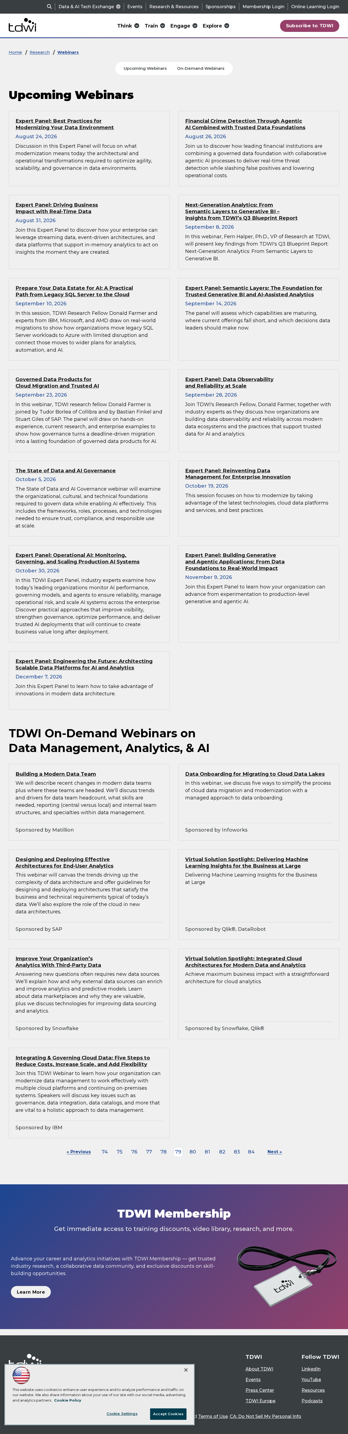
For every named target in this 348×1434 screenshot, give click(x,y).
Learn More (31, 1292)
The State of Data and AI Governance (65, 470)
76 (134, 1152)
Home (15, 52)
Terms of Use (213, 1416)
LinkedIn (311, 1369)
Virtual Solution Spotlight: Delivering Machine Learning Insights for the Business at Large (246, 862)
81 (207, 1152)
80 (192, 1152)
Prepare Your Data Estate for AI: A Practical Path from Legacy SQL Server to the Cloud (74, 291)
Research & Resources (174, 6)
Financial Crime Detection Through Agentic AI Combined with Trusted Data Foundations (245, 124)
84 (251, 1152)
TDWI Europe (260, 1400)
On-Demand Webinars (200, 68)
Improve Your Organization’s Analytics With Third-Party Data (58, 961)
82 (222, 1152)
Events (134, 6)
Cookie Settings (122, 1413)
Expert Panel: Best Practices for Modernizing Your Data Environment (64, 124)
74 (105, 1152)
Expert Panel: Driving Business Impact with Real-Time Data (56, 208)
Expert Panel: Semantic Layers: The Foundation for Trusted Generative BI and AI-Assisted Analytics (253, 291)
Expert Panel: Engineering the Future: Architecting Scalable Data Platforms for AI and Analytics (84, 664)
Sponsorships (221, 6)
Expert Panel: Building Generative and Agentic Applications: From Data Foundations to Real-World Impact (235, 561)
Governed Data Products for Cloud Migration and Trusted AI (57, 382)
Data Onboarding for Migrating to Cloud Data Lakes (255, 774)
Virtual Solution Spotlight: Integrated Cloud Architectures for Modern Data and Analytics (245, 961)
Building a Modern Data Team (55, 774)
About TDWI (259, 1369)
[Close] (186, 1370)
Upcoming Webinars (145, 68)
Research (40, 52)
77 (149, 1152)
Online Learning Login (315, 6)
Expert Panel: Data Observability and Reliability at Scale (229, 382)
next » (275, 1151)
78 (163, 1152)
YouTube (311, 1379)
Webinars (68, 52)
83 (237, 1152)
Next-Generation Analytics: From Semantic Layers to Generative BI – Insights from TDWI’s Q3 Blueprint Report (241, 211)
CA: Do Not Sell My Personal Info (265, 1416)
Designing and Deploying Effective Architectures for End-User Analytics (64, 862)
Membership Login (263, 6)
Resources (313, 1390)
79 (178, 1152)
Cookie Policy (67, 1400)
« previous (79, 1151)
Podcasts (312, 1400)
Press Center (260, 1390)
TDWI (254, 1357)
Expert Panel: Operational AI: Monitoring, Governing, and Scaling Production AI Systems (77, 558)
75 (119, 1152)
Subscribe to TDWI (310, 25)
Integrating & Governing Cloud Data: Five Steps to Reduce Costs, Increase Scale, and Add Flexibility (82, 1061)
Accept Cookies (168, 1414)
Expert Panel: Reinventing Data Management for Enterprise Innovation (238, 473)
